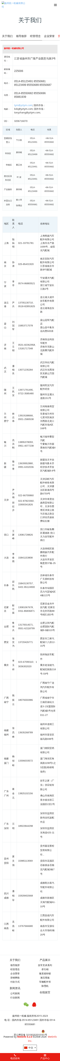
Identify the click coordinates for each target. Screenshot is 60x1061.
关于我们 (7, 36)
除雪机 (45, 985)
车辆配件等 (45, 981)
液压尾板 (45, 977)
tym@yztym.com (23, 105)
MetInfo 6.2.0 (24, 1036)
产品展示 (45, 960)
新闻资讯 (15, 988)
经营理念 (35, 36)
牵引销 (45, 969)
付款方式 (15, 981)
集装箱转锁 (45, 973)
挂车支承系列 (45, 965)
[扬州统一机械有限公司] (14, 5)
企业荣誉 (49, 36)
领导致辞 (21, 36)
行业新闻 (15, 997)
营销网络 (15, 977)
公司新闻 (15, 993)
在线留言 (45, 992)
